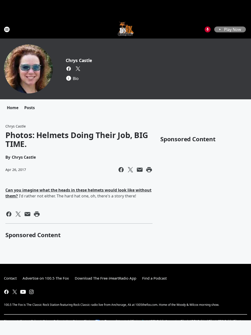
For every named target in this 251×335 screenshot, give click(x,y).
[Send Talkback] (208, 29)
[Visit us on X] (78, 69)
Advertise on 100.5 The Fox (46, 278)
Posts (29, 107)
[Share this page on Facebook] (121, 169)
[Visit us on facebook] (69, 69)
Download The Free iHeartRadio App (105, 278)
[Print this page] (149, 169)
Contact (10, 278)
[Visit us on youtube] (23, 292)
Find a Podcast (154, 278)
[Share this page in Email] (139, 169)
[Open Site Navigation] (7, 29)
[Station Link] (125, 29)
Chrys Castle (79, 60)
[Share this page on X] (130, 169)
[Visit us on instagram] (31, 292)
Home (12, 107)
